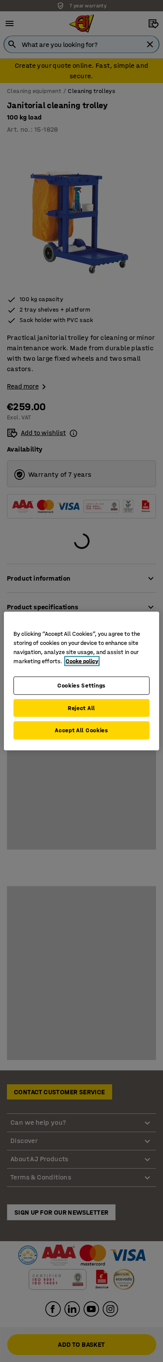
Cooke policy (82, 661)
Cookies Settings (81, 685)
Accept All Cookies (81, 730)
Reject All (81, 707)
